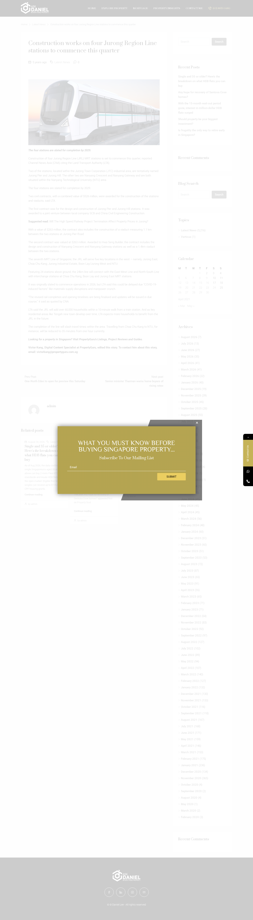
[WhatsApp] (248, 471)
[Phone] (248, 481)
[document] (126, 460)
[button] (197, 422)
